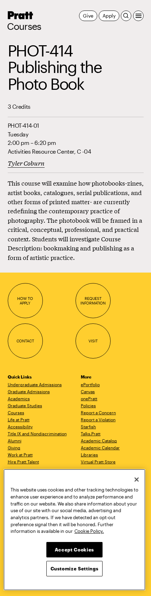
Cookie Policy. (89, 531)
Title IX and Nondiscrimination (37, 433)
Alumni (14, 440)
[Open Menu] (138, 16)
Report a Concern (98, 412)
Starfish (88, 426)
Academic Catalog (99, 440)
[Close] (136, 479)
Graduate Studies (25, 405)
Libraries (89, 454)
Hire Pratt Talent (23, 461)
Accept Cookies (74, 550)
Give (88, 16)
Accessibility (20, 426)
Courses (24, 26)
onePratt (89, 398)
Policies (88, 405)
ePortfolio (90, 384)
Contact (25, 341)
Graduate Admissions (29, 391)
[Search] (126, 16)
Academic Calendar (100, 447)
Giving (14, 447)
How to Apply (25, 301)
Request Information (93, 301)
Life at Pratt (18, 419)
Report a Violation (98, 419)
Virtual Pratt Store (98, 461)
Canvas (88, 391)
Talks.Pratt (90, 433)
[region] (74, 529)
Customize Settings (75, 568)
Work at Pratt (20, 454)
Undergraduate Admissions (35, 384)
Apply (109, 16)
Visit (92, 341)
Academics (19, 398)
